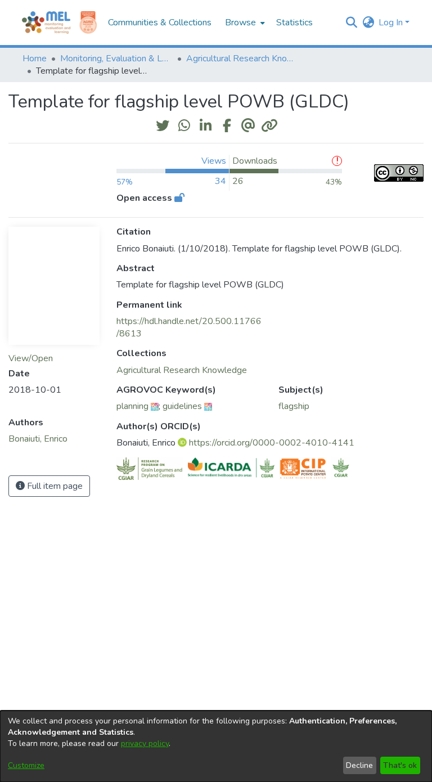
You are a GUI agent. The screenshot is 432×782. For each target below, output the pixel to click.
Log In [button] (392, 22)
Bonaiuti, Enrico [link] (38, 439)
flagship (293, 406)
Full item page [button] (54, 486)
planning (132, 406)
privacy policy (145, 743)
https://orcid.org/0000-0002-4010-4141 (271, 443)
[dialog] (216, 746)
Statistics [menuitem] (294, 22)
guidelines (182, 406)
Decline (359, 765)
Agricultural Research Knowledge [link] (242, 58)
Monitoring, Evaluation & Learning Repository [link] (116, 58)
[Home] (46, 22)
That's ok (400, 765)
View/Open (30, 358)
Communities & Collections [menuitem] (160, 22)
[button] (351, 22)
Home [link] (34, 58)
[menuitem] (244, 22)
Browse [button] (240, 22)
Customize (26, 765)
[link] (181, 370)
